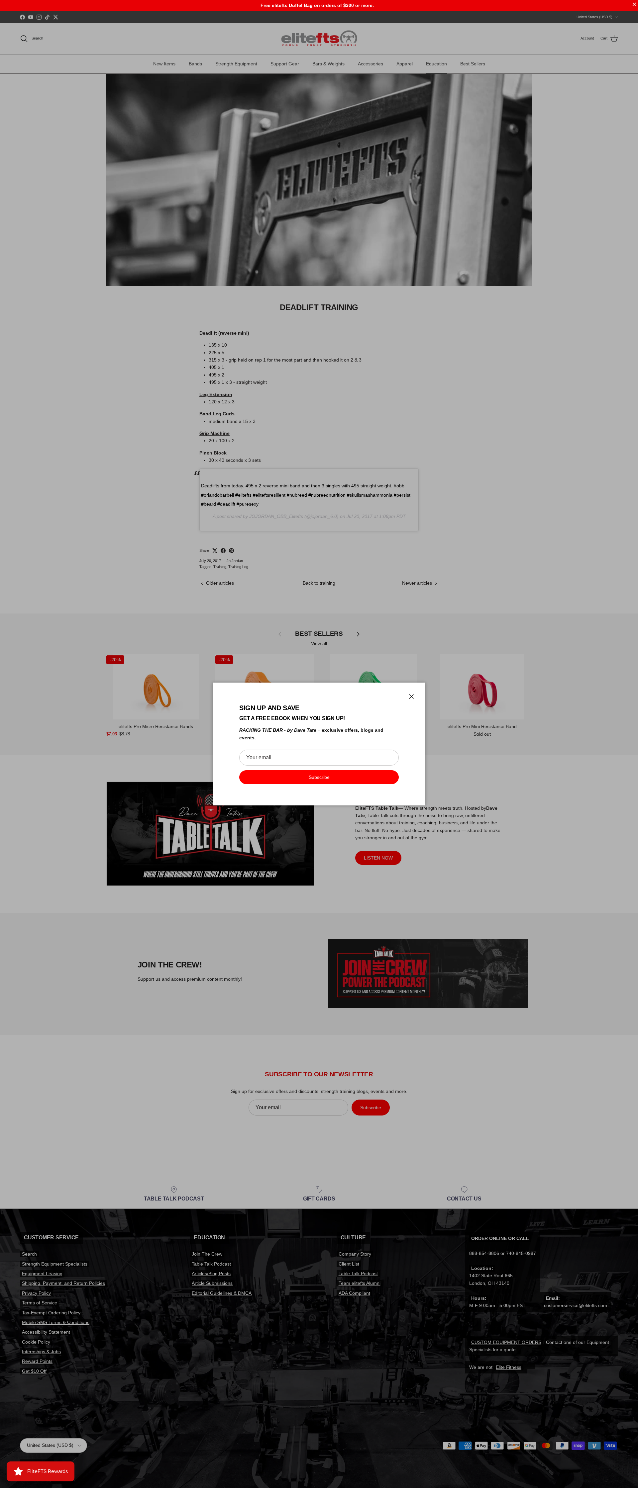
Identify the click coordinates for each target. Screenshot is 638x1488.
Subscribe (319, 777)
